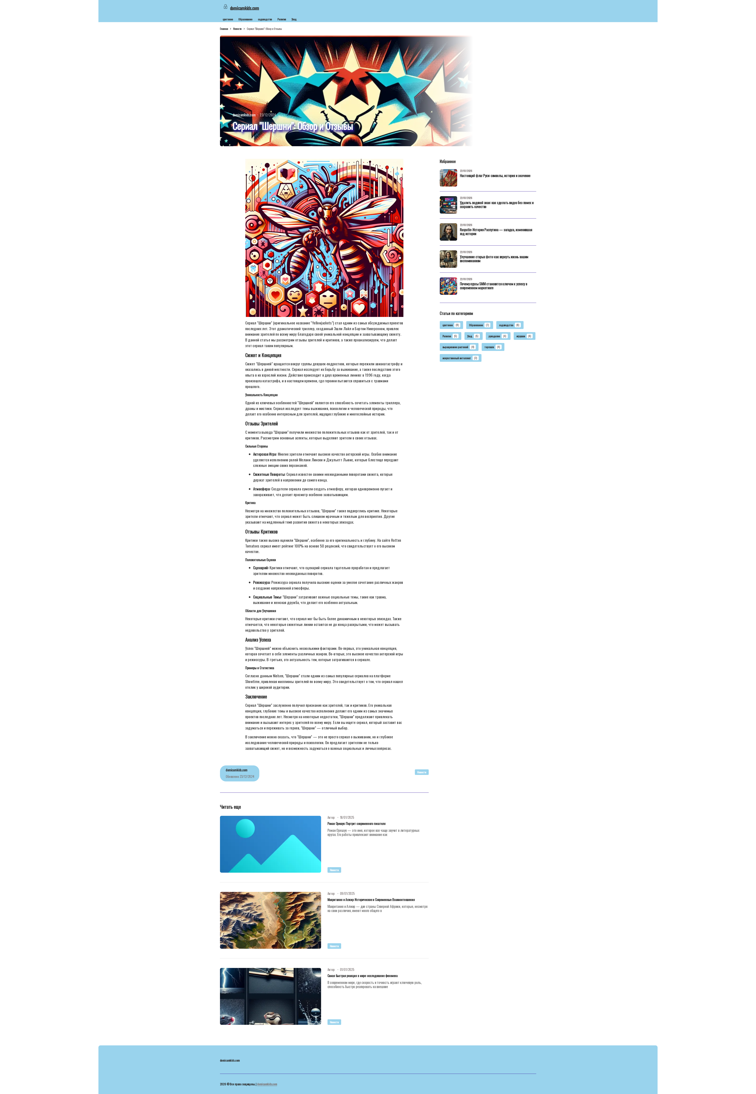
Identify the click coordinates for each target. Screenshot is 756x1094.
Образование (245, 19)
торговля (492, 347)
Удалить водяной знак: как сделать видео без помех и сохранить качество (497, 205)
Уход (294, 19)
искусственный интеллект (460, 358)
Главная (224, 29)
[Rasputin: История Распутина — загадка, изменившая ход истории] (448, 232)
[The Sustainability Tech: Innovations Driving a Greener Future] (270, 844)
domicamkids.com (267, 1084)
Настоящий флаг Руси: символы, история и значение (495, 176)
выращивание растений (458, 347)
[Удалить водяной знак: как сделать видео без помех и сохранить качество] (448, 205)
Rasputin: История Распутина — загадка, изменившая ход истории (496, 232)
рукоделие (497, 336)
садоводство (265, 19)
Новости (237, 29)
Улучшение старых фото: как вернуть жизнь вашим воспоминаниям (494, 259)
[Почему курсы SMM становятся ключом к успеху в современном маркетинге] (448, 286)
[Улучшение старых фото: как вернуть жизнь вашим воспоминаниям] (448, 259)
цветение (228, 19)
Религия (281, 19)
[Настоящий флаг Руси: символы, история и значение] (448, 178)
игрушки (523, 336)
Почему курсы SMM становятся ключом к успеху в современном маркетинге (493, 286)
